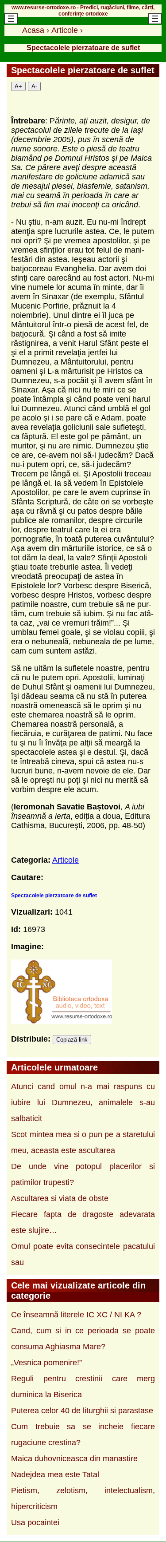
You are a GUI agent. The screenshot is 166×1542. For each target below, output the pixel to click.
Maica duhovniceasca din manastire (74, 1458)
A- (34, 86)
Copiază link (72, 1039)
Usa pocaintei (35, 1522)
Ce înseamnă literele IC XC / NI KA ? (76, 1314)
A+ (18, 86)
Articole (65, 860)
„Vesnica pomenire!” (46, 1362)
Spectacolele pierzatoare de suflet (54, 895)
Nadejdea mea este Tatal (55, 1474)
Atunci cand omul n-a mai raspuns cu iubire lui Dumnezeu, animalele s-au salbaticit (83, 1102)
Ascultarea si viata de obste (59, 1198)
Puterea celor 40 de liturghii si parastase (82, 1410)
